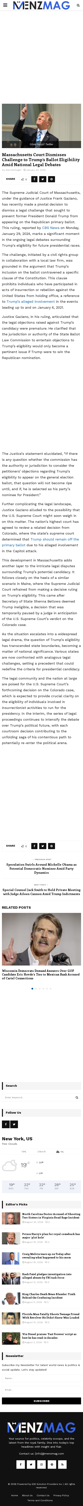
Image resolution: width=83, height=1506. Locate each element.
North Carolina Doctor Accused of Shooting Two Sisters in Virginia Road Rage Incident (51, 1215)
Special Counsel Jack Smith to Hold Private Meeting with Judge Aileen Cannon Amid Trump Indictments (41, 892)
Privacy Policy (61, 1495)
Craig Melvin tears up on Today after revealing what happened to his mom (46, 1255)
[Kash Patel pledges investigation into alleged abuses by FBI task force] (11, 1278)
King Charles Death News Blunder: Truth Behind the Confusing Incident (48, 1295)
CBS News (50, 228)
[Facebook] (20, 1464)
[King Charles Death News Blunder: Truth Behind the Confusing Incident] (11, 1298)
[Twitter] (31, 1464)
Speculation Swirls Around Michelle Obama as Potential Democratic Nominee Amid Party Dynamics (41, 868)
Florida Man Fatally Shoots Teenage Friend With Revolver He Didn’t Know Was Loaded (51, 1315)
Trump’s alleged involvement (31, 301)
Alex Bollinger (14, 170)
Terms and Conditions (40, 1500)
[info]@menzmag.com (49, 1453)
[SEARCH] (77, 1097)
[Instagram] (41, 1464)
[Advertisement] (41, 61)
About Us (27, 1495)
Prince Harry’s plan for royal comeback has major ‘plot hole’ (51, 1235)
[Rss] (62, 1464)
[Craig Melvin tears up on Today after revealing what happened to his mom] (11, 1258)
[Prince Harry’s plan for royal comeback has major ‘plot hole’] (11, 1238)
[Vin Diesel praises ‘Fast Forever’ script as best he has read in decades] (11, 1338)
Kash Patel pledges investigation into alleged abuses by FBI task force (47, 1275)
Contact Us (43, 1495)
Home (14, 1495)
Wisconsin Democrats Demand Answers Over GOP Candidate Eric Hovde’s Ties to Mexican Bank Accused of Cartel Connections (41, 974)
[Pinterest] (52, 1464)
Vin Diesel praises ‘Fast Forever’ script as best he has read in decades (49, 1335)
